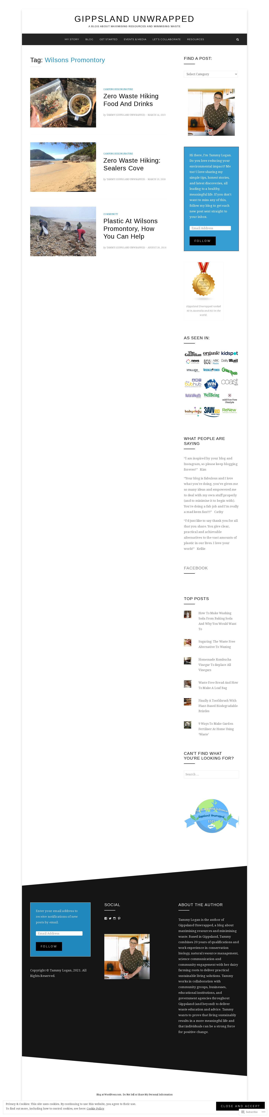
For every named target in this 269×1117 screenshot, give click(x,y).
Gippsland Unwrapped (134, 19)
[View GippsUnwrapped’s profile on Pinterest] (119, 918)
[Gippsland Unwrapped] (31, 39)
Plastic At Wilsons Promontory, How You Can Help (130, 228)
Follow (202, 241)
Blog (89, 39)
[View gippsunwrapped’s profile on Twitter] (110, 918)
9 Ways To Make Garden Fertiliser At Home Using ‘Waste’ (216, 729)
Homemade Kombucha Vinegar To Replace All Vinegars (215, 665)
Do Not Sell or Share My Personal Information (148, 1094)
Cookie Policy (95, 1108)
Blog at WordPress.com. (109, 1094)
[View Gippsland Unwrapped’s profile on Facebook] (105, 918)
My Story (72, 39)
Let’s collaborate (167, 39)
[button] (193, 353)
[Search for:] (211, 774)
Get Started (109, 39)
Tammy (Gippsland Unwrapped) (126, 115)
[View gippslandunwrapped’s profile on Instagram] (114, 918)
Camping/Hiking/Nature (118, 89)
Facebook (196, 568)
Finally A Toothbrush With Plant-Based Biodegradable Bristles (218, 706)
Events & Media (135, 39)
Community (110, 214)
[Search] (238, 39)
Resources (195, 39)
